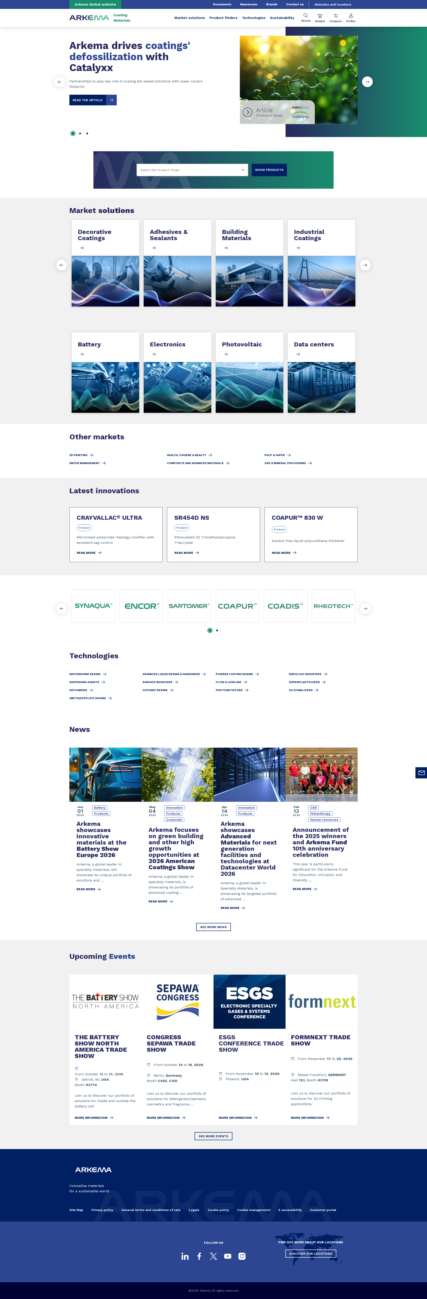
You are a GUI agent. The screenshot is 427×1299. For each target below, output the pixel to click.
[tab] (73, 133)
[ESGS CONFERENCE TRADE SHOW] (250, 1050)
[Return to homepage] (89, 18)
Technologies (254, 18)
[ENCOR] (141, 606)
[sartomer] (189, 606)
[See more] (237, 606)
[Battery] (105, 372)
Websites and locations (332, 4)
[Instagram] (242, 1256)
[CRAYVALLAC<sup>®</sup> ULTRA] (116, 534)
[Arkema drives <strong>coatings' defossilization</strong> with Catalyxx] (213, 76)
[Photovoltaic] (249, 372)
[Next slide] (367, 81)
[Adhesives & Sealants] (177, 263)
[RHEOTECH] (333, 606)
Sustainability (282, 18)
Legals (194, 1210)
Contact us (295, 4)
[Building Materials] (249, 263)
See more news (213, 927)
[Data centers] (321, 372)
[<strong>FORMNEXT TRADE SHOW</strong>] (322, 1050)
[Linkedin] (185, 1256)
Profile (350, 21)
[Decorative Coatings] (105, 263)
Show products (269, 170)
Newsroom (248, 4)
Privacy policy (102, 1210)
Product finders (223, 18)
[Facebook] (199, 1256)
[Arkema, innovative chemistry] (93, 1176)
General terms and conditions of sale (151, 1210)
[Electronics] (177, 372)
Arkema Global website (95, 4)
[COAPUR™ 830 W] (311, 534)
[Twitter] (213, 1256)
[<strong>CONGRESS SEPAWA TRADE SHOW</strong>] (177, 1050)
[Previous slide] (59, 81)
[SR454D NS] (213, 534)
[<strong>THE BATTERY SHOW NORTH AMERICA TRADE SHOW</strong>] (105, 1050)
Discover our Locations (310, 1253)
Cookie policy (218, 1210)
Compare (336, 21)
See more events (213, 1136)
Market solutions (189, 18)
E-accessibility (290, 1210)
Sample (320, 21)
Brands (271, 4)
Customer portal (323, 1210)
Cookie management (253, 1210)
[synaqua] (93, 606)
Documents (222, 4)
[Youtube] (227, 1256)
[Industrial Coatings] (321, 263)
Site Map (76, 1210)
